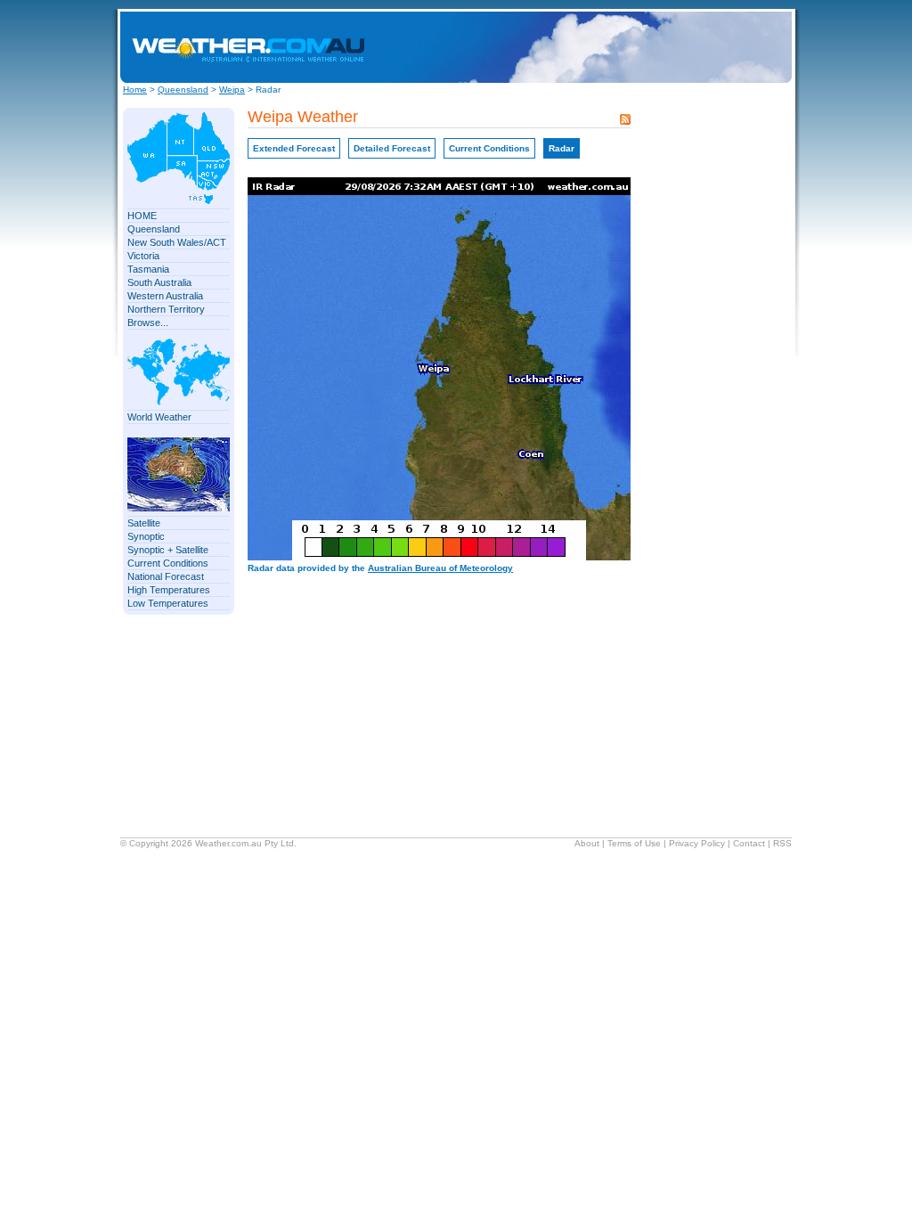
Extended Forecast (294, 148)
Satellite (143, 523)
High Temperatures (168, 589)
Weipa (232, 89)
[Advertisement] (640, 47)
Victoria (143, 255)
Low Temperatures (167, 603)
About (586, 843)
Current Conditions (167, 563)
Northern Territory (166, 309)
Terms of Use (634, 843)
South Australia (159, 282)
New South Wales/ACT (176, 242)
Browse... (147, 322)
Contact (749, 843)
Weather (212, 843)
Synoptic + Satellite (167, 549)
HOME (142, 215)
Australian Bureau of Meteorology (440, 568)
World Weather (159, 417)
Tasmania (148, 269)
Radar (561, 148)
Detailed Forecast (392, 148)
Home (135, 89)
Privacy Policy (697, 843)
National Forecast (165, 576)
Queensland (183, 89)
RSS (782, 843)
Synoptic (146, 536)
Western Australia (165, 295)
